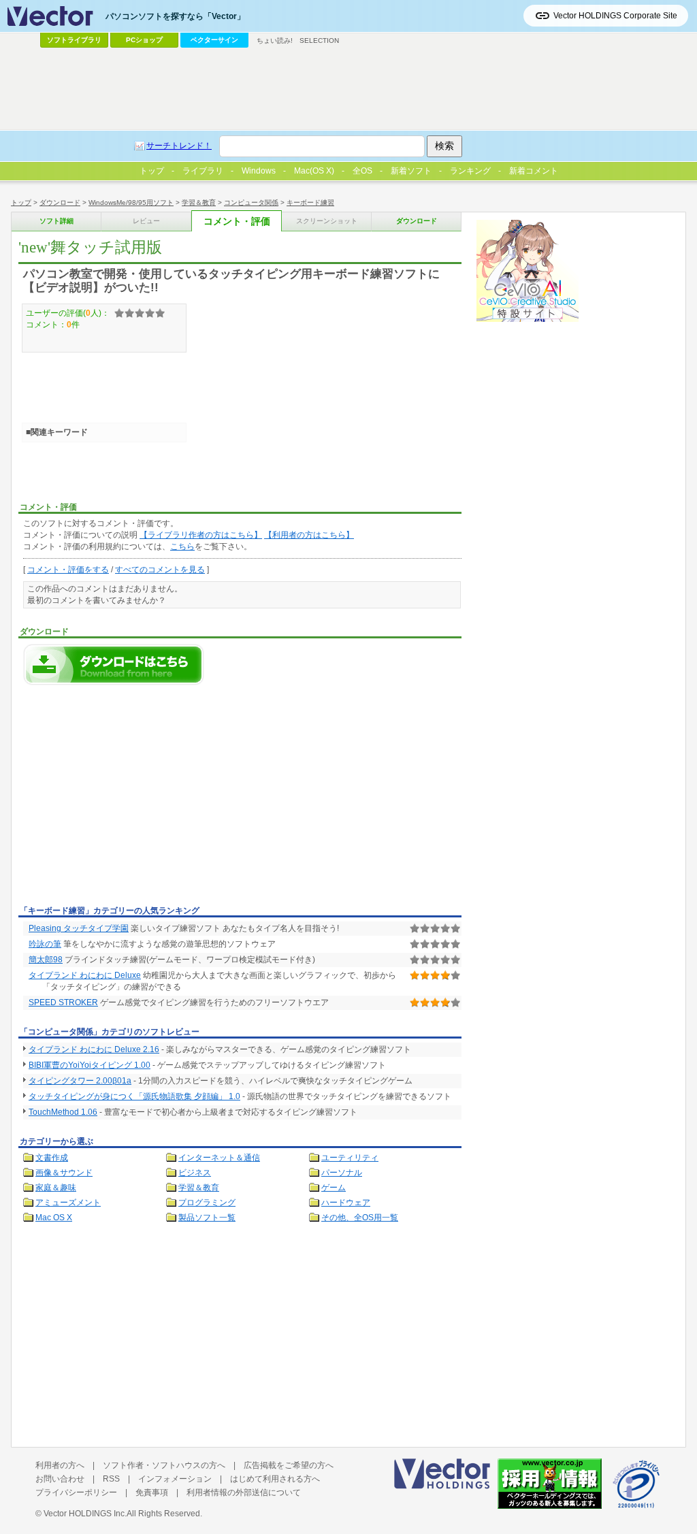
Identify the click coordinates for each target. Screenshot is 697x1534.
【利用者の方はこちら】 (309, 535)
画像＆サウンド (64, 1172)
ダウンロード (59, 202)
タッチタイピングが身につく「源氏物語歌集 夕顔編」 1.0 (134, 1096)
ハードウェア (345, 1202)
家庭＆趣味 (55, 1187)
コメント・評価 (237, 221)
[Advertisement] (132, 799)
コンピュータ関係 (251, 202)
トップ (21, 202)
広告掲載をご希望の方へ (289, 1465)
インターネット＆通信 (219, 1157)
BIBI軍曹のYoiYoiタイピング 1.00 (89, 1065)
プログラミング (207, 1202)
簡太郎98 (46, 959)
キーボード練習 (310, 202)
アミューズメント (68, 1202)
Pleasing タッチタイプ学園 (79, 928)
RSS (111, 1479)
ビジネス (194, 1172)
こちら (182, 546)
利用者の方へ (59, 1465)
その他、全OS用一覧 (359, 1217)
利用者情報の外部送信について (244, 1492)
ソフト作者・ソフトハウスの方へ (164, 1465)
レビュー (146, 221)
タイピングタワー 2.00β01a (80, 1081)
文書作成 (51, 1157)
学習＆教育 (199, 202)
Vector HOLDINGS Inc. (85, 1513)
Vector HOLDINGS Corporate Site (615, 15)
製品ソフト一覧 (207, 1217)
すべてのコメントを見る (160, 569)
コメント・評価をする (68, 569)
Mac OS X (53, 1217)
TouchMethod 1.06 (63, 1112)
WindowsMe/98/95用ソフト (131, 202)
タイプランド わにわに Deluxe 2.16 (94, 1049)
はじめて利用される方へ (275, 1479)
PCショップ (144, 40)
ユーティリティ (349, 1157)
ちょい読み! (275, 40)
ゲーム (333, 1187)
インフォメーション (175, 1479)
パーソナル (341, 1172)
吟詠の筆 (45, 944)
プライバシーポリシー (76, 1492)
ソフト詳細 (56, 221)
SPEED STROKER (63, 1002)
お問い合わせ (59, 1479)
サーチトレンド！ (179, 145)
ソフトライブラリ (74, 40)
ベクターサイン (214, 40)
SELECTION (319, 40)
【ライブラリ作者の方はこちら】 (201, 535)
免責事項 (151, 1492)
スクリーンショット (326, 221)
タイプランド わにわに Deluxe (85, 975)
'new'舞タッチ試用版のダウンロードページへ (113, 664)
